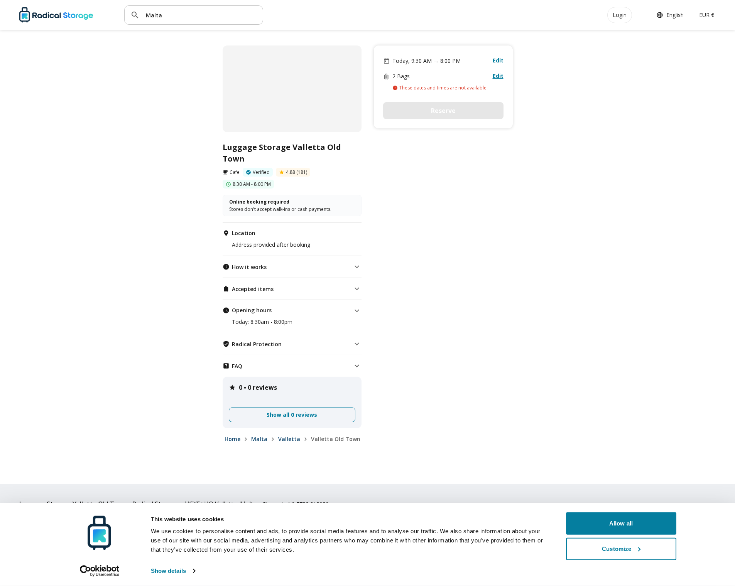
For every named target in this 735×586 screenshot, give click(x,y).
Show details (168, 570)
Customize (616, 548)
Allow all (621, 523)
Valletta (289, 439)
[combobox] (201, 15)
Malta (259, 439)
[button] (292, 266)
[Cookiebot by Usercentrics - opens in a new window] (99, 571)
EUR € (706, 15)
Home (232, 439)
